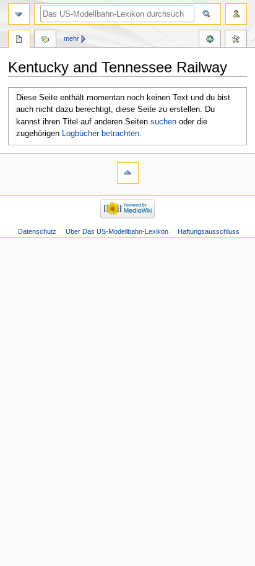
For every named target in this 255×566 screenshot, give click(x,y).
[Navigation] (19, 14)
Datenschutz (37, 231)
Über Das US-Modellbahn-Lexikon (117, 231)
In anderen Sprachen (209, 40)
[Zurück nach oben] (128, 173)
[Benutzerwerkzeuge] (236, 14)
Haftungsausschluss (209, 231)
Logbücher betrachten (100, 133)
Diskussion (45, 40)
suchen (163, 122)
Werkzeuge (235, 40)
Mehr (71, 38)
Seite (19, 40)
